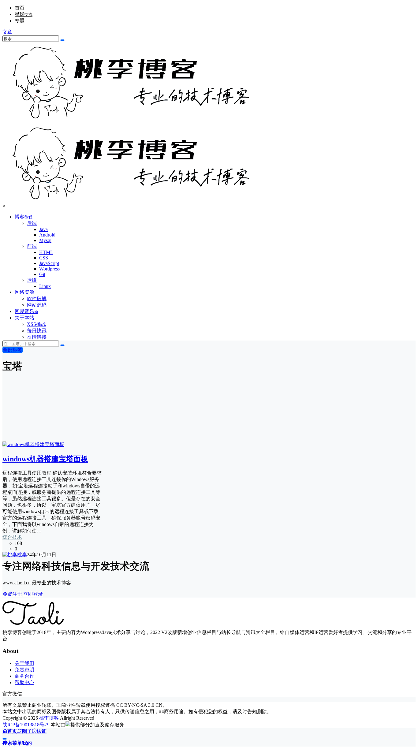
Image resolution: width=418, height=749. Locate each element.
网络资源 (24, 292)
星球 (23, 14)
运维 (32, 280)
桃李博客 (48, 718)
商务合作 (24, 676)
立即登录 (33, 594)
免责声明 (24, 669)
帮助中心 (24, 682)
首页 (19, 7)
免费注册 (12, 594)
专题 (19, 20)
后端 (32, 223)
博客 (23, 216)
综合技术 (12, 537)
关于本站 (24, 317)
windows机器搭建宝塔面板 (45, 459)
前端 (32, 246)
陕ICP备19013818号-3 (25, 724)
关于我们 (24, 663)
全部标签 (12, 349)
